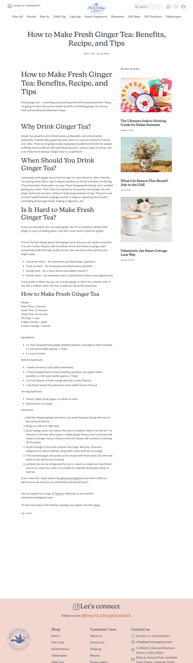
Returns (95, 655)
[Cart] (183, 7)
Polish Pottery (60, 649)
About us (96, 636)
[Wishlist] (176, 7)
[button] (31, 17)
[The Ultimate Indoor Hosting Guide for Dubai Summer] (146, 94)
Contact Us (97, 642)
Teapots (59, 493)
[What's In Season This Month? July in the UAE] (146, 154)
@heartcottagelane (72, 478)
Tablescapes (59, 655)
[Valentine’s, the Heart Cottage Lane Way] (146, 219)
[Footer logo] (19, 639)
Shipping (95, 649)
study (96, 505)
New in (55, 636)
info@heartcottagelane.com (154, 642)
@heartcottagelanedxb (106, 615)
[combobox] (150, 7)
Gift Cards (57, 642)
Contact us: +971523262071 (26, 5)
